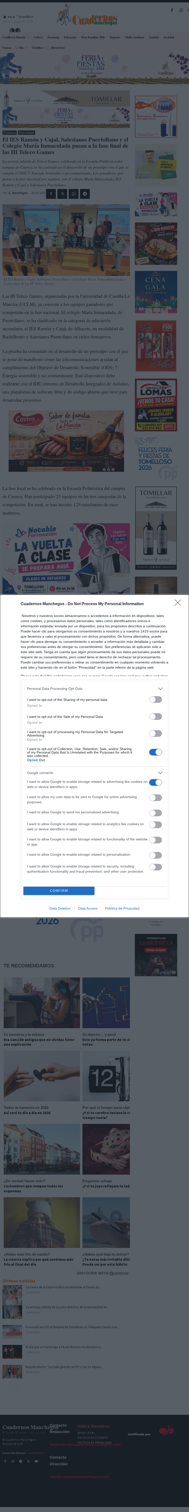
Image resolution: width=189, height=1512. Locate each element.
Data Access (87, 908)
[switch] (155, 699)
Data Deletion (60, 908)
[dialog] (94, 756)
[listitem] (94, 688)
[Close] (179, 604)
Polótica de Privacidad (122, 908)
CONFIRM (59, 891)
